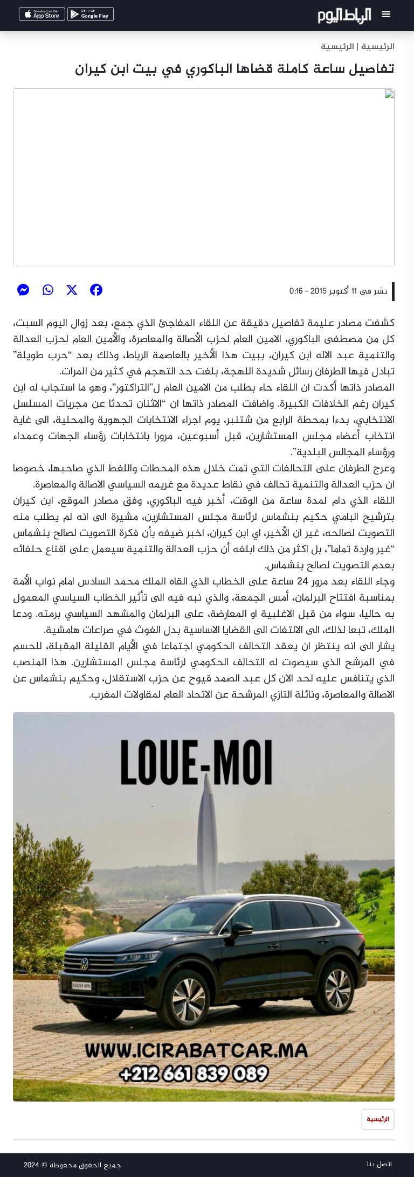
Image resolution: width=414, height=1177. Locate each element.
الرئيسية (337, 47)
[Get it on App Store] (58, 17)
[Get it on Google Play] (106, 17)
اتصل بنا (379, 1164)
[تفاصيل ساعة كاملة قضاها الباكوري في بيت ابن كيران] (204, 177)
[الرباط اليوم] (345, 18)
